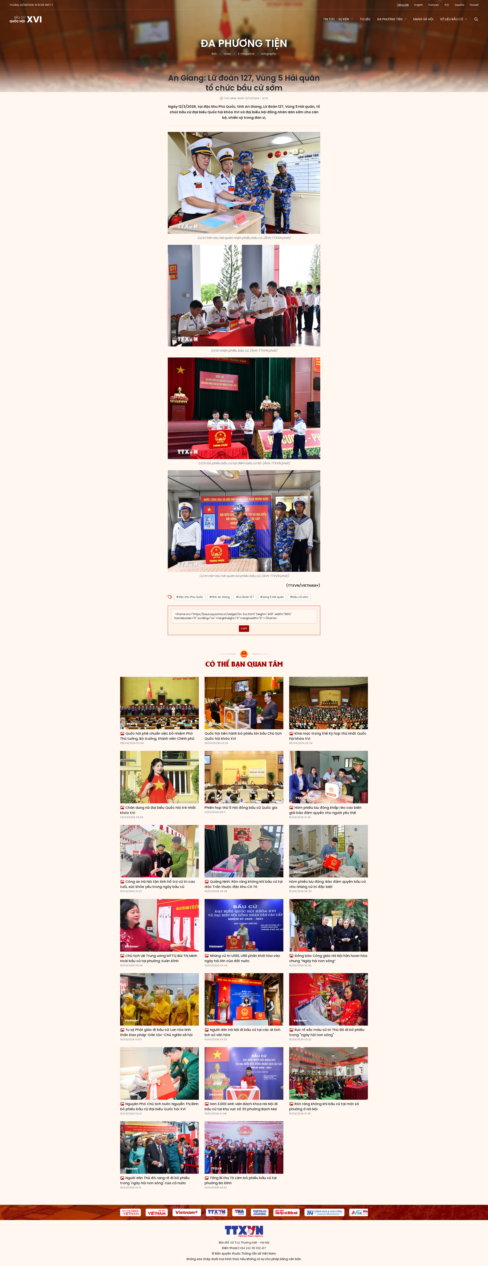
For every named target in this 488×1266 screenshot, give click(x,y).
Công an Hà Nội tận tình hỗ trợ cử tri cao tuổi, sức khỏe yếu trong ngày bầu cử (157, 884)
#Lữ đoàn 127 (245, 597)
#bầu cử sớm (299, 597)
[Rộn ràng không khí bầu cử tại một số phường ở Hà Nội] (328, 1073)
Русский (474, 4)
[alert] (244, 616)
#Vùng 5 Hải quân (272, 597)
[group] (136, 1212)
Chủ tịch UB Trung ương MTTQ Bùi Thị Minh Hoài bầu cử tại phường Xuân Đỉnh (158, 958)
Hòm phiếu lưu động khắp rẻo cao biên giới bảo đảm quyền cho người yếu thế (325, 810)
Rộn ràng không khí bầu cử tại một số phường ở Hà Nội (324, 1106)
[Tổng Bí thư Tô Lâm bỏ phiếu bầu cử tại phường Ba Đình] (244, 1147)
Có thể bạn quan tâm (244, 663)
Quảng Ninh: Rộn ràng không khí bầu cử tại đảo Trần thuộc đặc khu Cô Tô (244, 884)
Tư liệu (365, 19)
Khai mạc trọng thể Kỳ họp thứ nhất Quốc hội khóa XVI (327, 736)
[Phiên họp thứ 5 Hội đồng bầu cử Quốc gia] (244, 777)
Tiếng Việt (403, 4)
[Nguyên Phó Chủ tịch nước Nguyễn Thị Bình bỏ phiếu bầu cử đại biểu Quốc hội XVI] (159, 1073)
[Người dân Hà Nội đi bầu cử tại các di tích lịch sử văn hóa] (244, 999)
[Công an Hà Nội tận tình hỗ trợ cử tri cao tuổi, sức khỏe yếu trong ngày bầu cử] (159, 851)
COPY (244, 628)
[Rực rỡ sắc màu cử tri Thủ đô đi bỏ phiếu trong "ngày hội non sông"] (328, 999)
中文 (447, 4)
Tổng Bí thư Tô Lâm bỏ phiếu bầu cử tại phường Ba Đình (241, 1180)
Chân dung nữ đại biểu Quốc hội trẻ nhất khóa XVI (158, 810)
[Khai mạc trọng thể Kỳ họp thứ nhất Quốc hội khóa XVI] (328, 703)
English (418, 4)
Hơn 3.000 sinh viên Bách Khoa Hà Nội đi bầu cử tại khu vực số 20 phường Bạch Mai (241, 1106)
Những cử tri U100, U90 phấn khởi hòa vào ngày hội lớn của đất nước (242, 958)
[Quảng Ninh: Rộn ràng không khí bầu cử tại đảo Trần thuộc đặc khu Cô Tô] (244, 851)
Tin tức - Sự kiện (336, 19)
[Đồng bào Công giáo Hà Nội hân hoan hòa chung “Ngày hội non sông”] (328, 925)
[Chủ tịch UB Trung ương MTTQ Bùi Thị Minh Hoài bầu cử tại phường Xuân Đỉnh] (159, 925)
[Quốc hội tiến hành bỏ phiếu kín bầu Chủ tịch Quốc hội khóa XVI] (244, 703)
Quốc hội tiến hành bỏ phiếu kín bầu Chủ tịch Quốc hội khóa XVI (243, 736)
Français (434, 4)
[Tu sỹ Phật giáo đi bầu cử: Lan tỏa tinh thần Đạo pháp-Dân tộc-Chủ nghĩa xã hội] (159, 999)
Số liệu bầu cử (451, 19)
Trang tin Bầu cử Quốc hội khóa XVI (26, 19)
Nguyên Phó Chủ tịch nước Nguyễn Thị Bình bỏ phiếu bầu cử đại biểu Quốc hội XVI (159, 1106)
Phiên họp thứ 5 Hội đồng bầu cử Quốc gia (241, 807)
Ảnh (214, 54)
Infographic (269, 54)
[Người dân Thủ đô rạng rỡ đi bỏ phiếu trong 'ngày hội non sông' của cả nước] (159, 1147)
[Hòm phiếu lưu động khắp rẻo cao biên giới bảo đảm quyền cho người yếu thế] (328, 777)
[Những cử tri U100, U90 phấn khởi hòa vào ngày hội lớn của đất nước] (244, 925)
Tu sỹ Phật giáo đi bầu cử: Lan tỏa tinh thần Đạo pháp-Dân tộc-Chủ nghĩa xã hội (156, 1032)
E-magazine (246, 54)
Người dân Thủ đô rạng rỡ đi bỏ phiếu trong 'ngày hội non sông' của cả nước (154, 1180)
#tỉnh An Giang (219, 597)
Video (227, 54)
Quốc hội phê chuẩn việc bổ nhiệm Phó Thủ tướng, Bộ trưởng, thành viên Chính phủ (157, 736)
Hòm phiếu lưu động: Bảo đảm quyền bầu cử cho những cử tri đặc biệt (327, 884)
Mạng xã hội (423, 19)
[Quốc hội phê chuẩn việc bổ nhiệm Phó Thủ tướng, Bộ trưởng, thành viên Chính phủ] (159, 703)
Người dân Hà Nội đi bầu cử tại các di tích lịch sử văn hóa (242, 1032)
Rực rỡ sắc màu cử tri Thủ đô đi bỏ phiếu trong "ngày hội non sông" (326, 1032)
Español (459, 4)
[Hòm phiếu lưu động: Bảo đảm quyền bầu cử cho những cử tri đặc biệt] (328, 851)
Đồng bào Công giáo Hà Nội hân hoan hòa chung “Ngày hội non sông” (328, 958)
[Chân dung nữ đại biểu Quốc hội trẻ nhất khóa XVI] (159, 777)
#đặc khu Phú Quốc (189, 597)
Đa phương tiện (389, 19)
